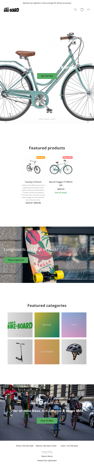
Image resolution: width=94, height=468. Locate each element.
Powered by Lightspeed (47, 460)
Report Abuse (47, 456)
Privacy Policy (47, 451)
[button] (11, 9)
